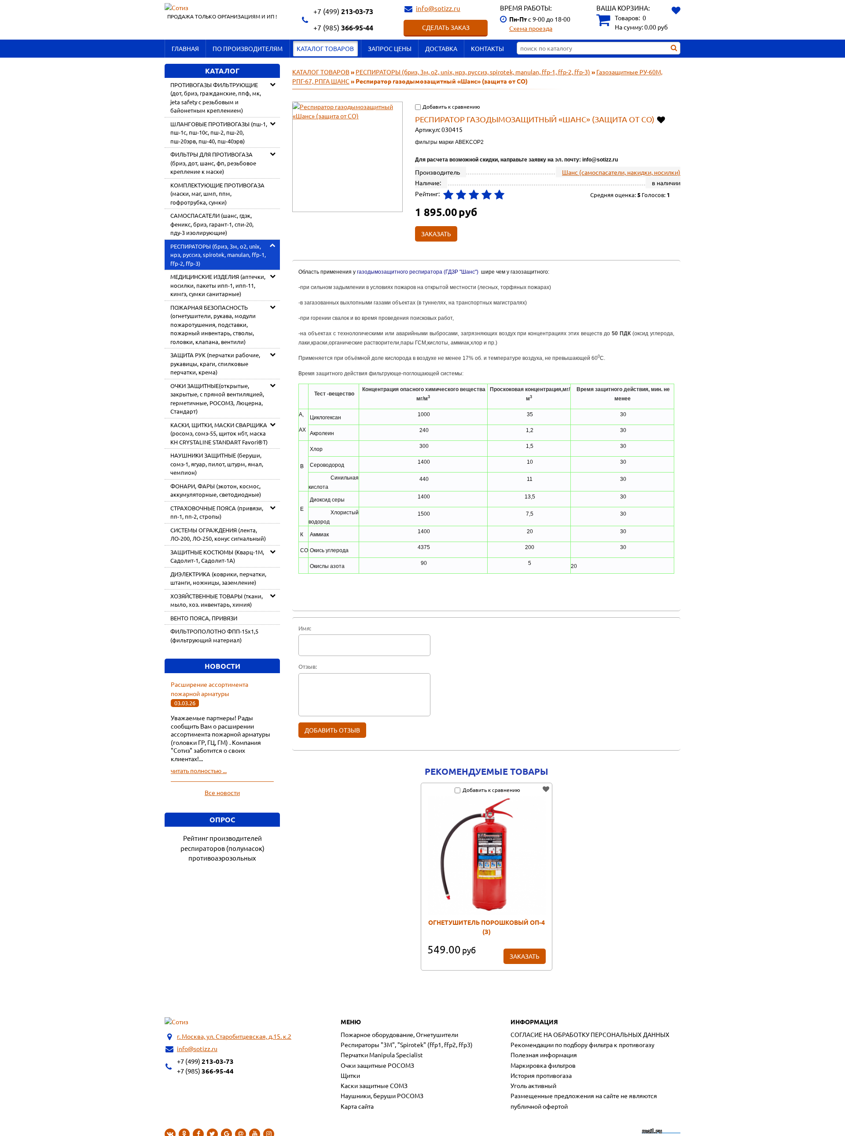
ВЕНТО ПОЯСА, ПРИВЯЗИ (203, 618)
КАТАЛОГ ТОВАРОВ (325, 48)
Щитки (350, 1075)
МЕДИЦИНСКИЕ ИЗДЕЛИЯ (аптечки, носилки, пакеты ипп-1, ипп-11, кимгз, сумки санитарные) (217, 285)
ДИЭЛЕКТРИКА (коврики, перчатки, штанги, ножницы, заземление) (218, 578)
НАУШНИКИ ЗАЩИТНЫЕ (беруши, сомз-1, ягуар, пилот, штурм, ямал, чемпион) (216, 463)
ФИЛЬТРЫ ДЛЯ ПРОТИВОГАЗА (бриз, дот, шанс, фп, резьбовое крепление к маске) (213, 162)
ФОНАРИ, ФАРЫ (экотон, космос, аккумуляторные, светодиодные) (215, 490)
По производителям (248, 48)
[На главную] (176, 1021)
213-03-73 (343, 11)
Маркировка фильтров (543, 1065)
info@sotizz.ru (438, 8)
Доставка (441, 48)
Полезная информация (544, 1055)
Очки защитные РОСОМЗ (377, 1065)
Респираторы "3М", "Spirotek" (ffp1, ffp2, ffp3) (407, 1044)
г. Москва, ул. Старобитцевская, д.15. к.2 (234, 1036)
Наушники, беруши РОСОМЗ (382, 1095)
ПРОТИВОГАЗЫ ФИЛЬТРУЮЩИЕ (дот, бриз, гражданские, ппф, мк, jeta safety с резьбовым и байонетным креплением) (215, 97)
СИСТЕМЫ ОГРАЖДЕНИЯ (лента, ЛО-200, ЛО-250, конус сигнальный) (218, 534)
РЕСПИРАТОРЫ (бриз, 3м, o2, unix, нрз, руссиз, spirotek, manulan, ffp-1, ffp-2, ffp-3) (218, 254)
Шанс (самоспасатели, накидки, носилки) (621, 172)
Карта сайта (357, 1106)
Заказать (525, 956)
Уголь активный (533, 1085)
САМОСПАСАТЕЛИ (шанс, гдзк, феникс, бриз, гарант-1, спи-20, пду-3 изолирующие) (212, 224)
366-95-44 (343, 27)
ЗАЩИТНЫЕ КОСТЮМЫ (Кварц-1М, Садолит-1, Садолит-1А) (217, 556)
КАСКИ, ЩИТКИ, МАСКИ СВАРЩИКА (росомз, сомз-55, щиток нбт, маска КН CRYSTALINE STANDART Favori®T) (219, 433)
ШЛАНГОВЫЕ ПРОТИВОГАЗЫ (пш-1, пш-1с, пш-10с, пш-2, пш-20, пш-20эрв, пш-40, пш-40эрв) (218, 132)
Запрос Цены (389, 48)
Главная (185, 48)
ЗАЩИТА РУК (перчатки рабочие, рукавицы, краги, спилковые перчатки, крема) (215, 363)
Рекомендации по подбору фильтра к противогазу (582, 1044)
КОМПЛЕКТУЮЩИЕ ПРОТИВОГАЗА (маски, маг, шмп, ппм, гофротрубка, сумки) (217, 193)
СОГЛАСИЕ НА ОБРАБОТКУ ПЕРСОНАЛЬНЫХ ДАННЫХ (590, 1034)
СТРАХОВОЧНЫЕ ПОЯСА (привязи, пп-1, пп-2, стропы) (216, 512)
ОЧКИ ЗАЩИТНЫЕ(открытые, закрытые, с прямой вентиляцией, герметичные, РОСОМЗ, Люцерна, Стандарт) (217, 398)
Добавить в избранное (662, 119)
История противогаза (541, 1075)
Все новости (222, 792)
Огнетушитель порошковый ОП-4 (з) (486, 926)
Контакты (487, 48)
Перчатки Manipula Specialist (382, 1055)
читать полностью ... (199, 770)
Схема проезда (530, 28)
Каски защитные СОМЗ (374, 1085)
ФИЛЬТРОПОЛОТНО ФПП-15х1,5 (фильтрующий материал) (214, 635)
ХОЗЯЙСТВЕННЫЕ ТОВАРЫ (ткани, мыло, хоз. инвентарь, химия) (216, 600)
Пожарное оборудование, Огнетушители (399, 1034)
